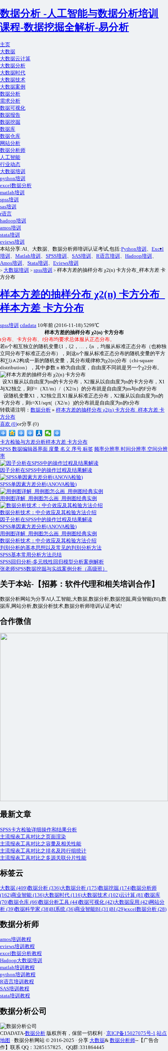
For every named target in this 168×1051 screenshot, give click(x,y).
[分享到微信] (48, 433)
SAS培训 (81, 256)
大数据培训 (12, 171)
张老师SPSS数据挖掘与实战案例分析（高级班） (53, 569)
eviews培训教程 (17, 946)
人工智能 (10, 157)
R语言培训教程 (17, 981)
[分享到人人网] (39, 433)
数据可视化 (12, 108)
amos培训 (10, 228)
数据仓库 (10, 136)
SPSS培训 (56, 256)
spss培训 (9, 199)
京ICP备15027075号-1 (130, 1033)
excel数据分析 (16, 185)
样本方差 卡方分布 (67, 442)
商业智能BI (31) (92, 909)
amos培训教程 (15, 939)
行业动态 (10, 164)
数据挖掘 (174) (114, 888)
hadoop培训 (13, 221)
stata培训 (10, 235)
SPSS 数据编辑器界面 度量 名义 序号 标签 (46, 449)
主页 (5, 44)
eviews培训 (12, 242)
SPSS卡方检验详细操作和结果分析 (38, 829)
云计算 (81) (132, 895)
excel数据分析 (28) (145, 909)
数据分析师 (12, 150)
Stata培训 (37, 263)
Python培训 (134, 249)
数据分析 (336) (44, 888)
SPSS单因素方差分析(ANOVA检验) (38, 526)
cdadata (28, 325)
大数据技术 (12, 80)
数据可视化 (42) (96, 902)
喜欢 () (8, 424)
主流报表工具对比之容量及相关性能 (40, 844)
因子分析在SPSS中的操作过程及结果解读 (46, 519)
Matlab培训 (28, 256)
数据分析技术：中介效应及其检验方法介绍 (48, 541)
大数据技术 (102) (101, 895)
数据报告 (10, 115)
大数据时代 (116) (63, 895)
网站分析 (10, 143)
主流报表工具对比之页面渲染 (33, 837)
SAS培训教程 (14, 988)
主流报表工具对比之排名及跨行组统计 (43, 851)
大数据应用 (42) (131, 902)
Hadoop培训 (138, 256)
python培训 (12, 178)
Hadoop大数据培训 (21, 960)
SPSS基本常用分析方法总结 (31, 555)
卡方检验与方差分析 (23, 442)
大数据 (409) (14, 888)
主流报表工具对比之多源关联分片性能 (43, 858)
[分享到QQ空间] (12, 433)
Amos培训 (11, 263)
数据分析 (10, 94)
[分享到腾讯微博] (21, 433)
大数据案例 (12, 87)
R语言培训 (108, 256)
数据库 (7, 129)
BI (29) (117, 909)
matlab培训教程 (17, 967)
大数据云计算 (15, 58)
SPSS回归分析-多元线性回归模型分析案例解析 (52, 562)
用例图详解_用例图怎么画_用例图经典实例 (48, 533)
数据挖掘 (10, 122)
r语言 (6, 214)
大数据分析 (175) (79, 888)
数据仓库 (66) (24, 902)
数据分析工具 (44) (59, 902)
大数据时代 (12, 73)
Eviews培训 (66, 263)
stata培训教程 (15, 996)
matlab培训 (12, 192)
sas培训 (8, 206)
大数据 (7, 51)
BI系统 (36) (62, 909)
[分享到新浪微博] (3, 433)
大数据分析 (12, 66)
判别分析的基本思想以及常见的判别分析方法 (51, 548)
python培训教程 (18, 974)
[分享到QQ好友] (30, 433)
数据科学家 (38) (32, 909)
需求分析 (10, 101)
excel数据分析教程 (21, 953)
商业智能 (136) (27, 895)
